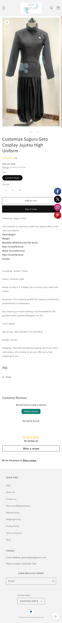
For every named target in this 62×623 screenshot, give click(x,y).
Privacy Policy (12, 526)
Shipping (5, 167)
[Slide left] (24, 132)
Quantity (6, 184)
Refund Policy (12, 512)
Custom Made (12, 177)
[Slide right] (37, 132)
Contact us (11, 499)
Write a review (31, 411)
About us (10, 492)
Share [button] (8, 377)
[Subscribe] (52, 581)
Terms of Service (14, 533)
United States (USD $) (29, 601)
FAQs (4, 367)
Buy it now (31, 209)
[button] (3, 8)
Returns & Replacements (18, 505)
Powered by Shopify (37, 617)
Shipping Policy (13, 519)
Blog (8, 539)
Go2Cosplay (27, 617)
